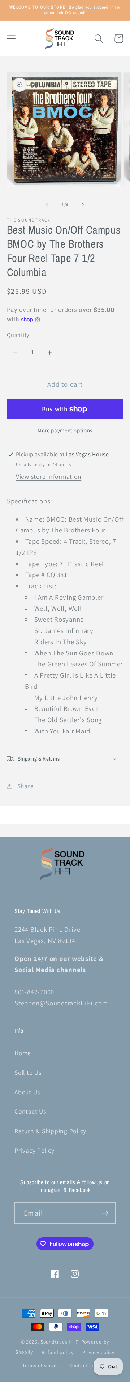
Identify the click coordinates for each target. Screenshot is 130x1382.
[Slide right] (83, 205)
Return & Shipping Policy (50, 1131)
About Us (27, 1092)
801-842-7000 (34, 991)
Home (22, 1053)
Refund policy (57, 1352)
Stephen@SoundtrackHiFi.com (61, 1003)
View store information (49, 476)
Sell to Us (28, 1072)
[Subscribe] (105, 1212)
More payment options (65, 430)
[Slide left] (47, 205)
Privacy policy (98, 1352)
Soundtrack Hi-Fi (60, 1341)
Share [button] (25, 786)
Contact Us (30, 1111)
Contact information (93, 1365)
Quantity (18, 335)
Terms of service (41, 1365)
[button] (11, 39)
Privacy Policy (34, 1150)
